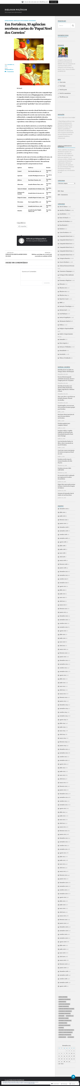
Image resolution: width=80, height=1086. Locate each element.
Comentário (47, 283)
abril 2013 (62, 779)
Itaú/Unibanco (63, 314)
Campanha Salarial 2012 (66, 244)
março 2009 (63, 960)
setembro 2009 (64, 938)
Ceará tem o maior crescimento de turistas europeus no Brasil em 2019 (66, 452)
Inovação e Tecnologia (65, 306)
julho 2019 (62, 512)
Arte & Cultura (63, 206)
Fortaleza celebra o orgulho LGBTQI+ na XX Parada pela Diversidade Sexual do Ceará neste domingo (65, 433)
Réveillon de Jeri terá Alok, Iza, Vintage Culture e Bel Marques (66, 370)
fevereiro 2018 (63, 564)
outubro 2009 (63, 934)
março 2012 (63, 827)
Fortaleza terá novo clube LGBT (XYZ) (64, 469)
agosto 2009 (63, 942)
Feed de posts (63, 90)
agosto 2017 (63, 586)
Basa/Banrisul (63, 225)
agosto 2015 (63, 675)
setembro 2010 (64, 894)
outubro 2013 (63, 757)
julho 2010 (62, 901)
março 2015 (63, 694)
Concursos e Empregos (66, 271)
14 (64, 1056)
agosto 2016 (63, 631)
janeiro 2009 (63, 968)
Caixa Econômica (64, 232)
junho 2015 (62, 683)
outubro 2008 (63, 979)
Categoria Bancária (65, 258)
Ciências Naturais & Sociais (67, 266)
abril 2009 (62, 956)
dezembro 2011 (64, 838)
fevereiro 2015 (63, 697)
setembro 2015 (63, 671)
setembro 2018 (64, 538)
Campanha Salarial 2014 (66, 251)
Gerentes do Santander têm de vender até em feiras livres (66, 494)
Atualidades (9, 20)
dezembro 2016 (64, 616)
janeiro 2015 (63, 701)
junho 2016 (62, 638)
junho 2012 (62, 816)
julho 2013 (62, 768)
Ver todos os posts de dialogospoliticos (36, 241)
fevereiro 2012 (63, 831)
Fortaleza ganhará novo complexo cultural (64, 424)
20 (61, 1059)
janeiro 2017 (63, 612)
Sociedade (32, 20)
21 (64, 1059)
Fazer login (62, 86)
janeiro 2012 (63, 834)
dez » (62, 1064)
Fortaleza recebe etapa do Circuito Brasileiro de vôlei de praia (65, 461)
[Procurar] (73, 25)
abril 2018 (62, 557)
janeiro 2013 (63, 790)
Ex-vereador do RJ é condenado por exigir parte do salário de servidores (66, 477)
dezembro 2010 (64, 882)
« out (59, 1064)
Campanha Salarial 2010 (66, 236)
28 (64, 1061)
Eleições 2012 (63, 291)
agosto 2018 (63, 542)
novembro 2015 (64, 664)
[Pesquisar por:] (66, 25)
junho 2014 (62, 727)
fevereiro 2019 (63, 520)
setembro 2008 (64, 982)
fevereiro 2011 (63, 875)
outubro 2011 (63, 845)
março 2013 (63, 782)
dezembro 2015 (64, 660)
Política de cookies (31, 1083)
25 (74, 1059)
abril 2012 (62, 823)
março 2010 (63, 916)
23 (69, 1059)
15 (66, 1056)
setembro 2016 (64, 627)
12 (59, 1056)
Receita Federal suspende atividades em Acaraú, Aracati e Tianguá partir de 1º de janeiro (66, 378)
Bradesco (62, 229)
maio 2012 (62, 819)
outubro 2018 (63, 534)
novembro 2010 (64, 886)
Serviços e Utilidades (21, 20)
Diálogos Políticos (16, 9)
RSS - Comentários (63, 195)
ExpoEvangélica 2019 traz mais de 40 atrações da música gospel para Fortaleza (66, 407)
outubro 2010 (63, 890)
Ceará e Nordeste (64, 262)
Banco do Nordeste (65, 221)
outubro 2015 (63, 668)
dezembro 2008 (64, 971)
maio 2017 (62, 597)
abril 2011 (62, 868)
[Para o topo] (73, 1077)
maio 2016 (62, 642)
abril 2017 (62, 601)
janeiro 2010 (63, 923)
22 (66, 1059)
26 (59, 1061)
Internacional (63, 310)
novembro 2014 (64, 708)
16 (69, 1056)
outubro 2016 (63, 623)
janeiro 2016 (63, 657)
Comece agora (53, 1)
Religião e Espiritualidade (67, 328)
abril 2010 (62, 912)
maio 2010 (62, 908)
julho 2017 (62, 590)
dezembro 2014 (64, 705)
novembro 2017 (64, 575)
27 (61, 1061)
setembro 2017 (63, 583)
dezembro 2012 (64, 794)
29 (66, 1061)
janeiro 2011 (63, 879)
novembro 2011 (64, 842)
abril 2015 (62, 690)
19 (59, 1059)
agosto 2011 (63, 853)
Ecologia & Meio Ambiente (67, 275)
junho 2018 (62, 549)
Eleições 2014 (63, 295)
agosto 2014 (63, 720)
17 (71, 1056)
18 (74, 1056)
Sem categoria (63, 343)
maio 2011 (62, 864)
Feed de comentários (65, 93)
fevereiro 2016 (63, 653)
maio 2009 (62, 953)
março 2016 (63, 649)
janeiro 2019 (63, 523)
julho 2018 (62, 546)
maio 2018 (62, 553)
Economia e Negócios (65, 280)
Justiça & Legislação (65, 317)
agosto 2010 (63, 897)
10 (71, 1053)
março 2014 (63, 738)
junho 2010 (62, 905)
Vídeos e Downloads (65, 358)
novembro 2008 (64, 975)
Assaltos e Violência (65, 210)
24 (71, 1059)
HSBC (61, 302)
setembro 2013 (63, 760)
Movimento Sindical (65, 321)
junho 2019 (62, 516)
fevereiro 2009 (63, 964)
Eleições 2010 (63, 288)
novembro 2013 (64, 753)
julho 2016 (62, 634)
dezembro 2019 (64, 509)
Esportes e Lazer (64, 299)
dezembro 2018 (64, 527)
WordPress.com (64, 97)
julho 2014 (62, 723)
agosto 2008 (63, 986)
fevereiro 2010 (63, 919)
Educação (62, 284)
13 (61, 1056)
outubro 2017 (63, 579)
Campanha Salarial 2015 (66, 255)
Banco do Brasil (64, 218)
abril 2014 (62, 734)
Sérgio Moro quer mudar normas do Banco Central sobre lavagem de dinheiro (66, 486)
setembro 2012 (64, 805)
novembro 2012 (64, 797)
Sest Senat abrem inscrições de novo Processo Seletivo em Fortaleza (66, 416)
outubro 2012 (63, 801)
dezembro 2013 (64, 749)
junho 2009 (63, 949)
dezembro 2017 (64, 571)
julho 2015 (62, 679)
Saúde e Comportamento (66, 334)
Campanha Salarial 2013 (66, 247)
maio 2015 (62, 686)
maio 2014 (62, 731)
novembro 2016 (64, 620)
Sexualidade (63, 350)
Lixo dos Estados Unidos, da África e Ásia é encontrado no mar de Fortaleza (65, 443)
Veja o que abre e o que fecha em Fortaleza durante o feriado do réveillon (66, 398)
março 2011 (63, 871)
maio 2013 (62, 775)
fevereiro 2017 (63, 608)
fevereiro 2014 (63, 742)
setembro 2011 (63, 849)
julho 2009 (62, 945)
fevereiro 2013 (63, 786)
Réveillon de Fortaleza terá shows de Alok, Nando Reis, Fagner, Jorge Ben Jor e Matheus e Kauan (66, 388)
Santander (62, 339)
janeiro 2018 (63, 568)
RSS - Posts (61, 191)
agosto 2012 (63, 808)
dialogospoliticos (9, 69)
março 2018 (63, 560)
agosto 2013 (63, 764)
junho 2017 (62, 594)
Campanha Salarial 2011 (66, 240)
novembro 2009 (64, 931)
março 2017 (63, 605)
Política (62, 325)
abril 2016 (62, 646)
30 (69, 1061)
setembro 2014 (63, 716)
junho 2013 (62, 771)
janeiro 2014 (63, 745)
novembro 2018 (64, 531)
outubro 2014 (63, 712)
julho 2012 (62, 812)
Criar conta (63, 82)
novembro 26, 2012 (9, 65)
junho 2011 (62, 860)
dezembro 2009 (64, 927)
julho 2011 (62, 857)
